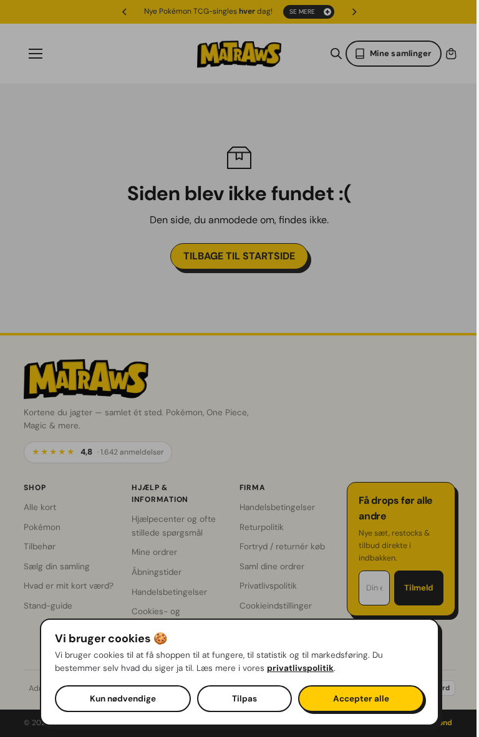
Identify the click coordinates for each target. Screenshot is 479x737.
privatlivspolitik (297, 668)
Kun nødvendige (120, 698)
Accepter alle (358, 698)
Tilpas (241, 698)
